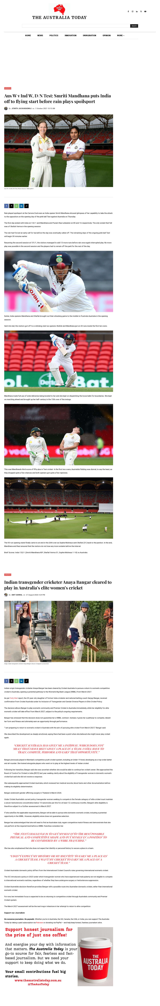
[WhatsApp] (16, 206)
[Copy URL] (26, 206)
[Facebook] (128, 11)
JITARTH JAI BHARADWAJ (22, 108)
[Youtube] (145, 11)
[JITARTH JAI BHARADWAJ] (6, 108)
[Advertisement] (80, 63)
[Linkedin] (136, 11)
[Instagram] (132, 11)
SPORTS (7, 88)
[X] (141, 11)
